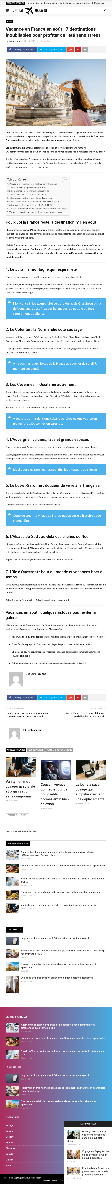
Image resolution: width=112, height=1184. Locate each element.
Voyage (9, 21)
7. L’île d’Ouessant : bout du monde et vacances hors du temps (38, 208)
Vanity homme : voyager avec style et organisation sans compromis (58, 905)
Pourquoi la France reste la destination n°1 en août (33, 184)
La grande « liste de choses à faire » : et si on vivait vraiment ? (55, 938)
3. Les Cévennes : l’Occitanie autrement (27, 194)
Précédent (12, 815)
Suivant (23, 815)
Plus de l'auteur (35, 750)
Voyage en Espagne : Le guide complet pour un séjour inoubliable (95, 1154)
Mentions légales (50, 1181)
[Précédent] (8, 918)
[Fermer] (67, 1124)
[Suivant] (13, 918)
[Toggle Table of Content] (63, 179)
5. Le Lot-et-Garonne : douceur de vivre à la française (34, 201)
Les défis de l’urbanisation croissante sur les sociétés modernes (57, 977)
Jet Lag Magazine (14, 41)
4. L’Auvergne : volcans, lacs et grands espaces (30, 198)
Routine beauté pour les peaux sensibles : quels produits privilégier (95, 1171)
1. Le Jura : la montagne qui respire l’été (27, 187)
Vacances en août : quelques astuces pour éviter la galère (35, 212)
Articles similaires (16, 750)
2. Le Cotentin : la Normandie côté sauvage (29, 191)
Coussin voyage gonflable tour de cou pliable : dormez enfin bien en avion (55, 794)
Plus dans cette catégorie (59, 750)
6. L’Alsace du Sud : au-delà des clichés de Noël (30, 205)
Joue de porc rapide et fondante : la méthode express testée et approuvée (63, 865)
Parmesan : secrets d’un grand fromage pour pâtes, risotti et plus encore (61, 892)
